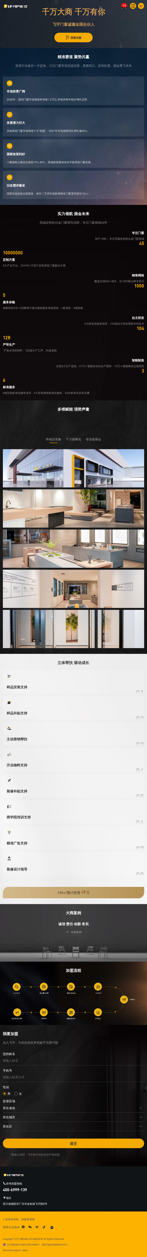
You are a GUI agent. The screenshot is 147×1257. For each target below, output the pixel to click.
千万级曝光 (73, 439)
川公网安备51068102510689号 (23, 1244)
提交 (73, 1143)
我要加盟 (76, 37)
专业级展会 (93, 439)
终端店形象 (53, 439)
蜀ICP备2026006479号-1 (55, 1244)
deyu (25, 1250)
